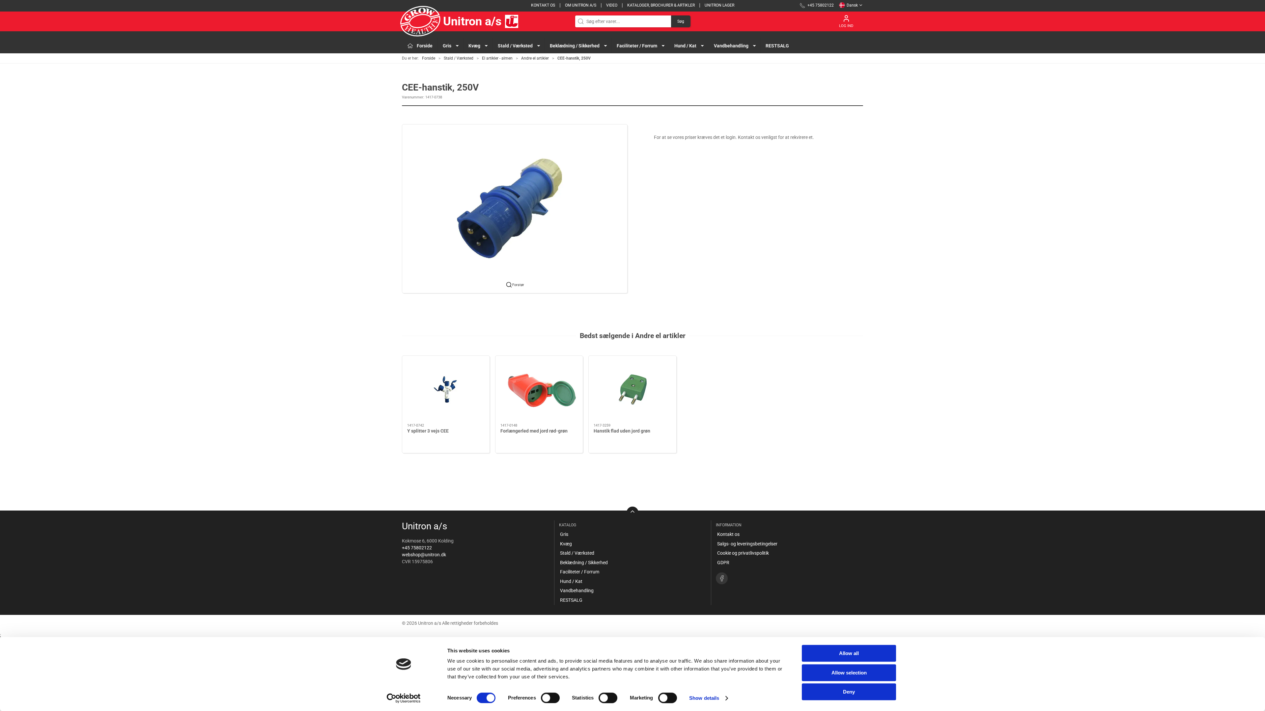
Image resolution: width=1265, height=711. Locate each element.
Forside (428, 58)
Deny (849, 692)
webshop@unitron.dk (424, 554)
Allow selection (849, 672)
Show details (704, 698)
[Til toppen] (632, 512)
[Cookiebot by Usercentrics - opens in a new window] (404, 698)
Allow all (849, 653)
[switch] (550, 698)
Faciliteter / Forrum (579, 571)
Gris (564, 534)
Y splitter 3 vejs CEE (428, 431)
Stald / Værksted (458, 58)
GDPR (723, 562)
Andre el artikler (535, 58)
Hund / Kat (571, 581)
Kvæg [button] (474, 45)
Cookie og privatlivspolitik (743, 553)
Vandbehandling (577, 590)
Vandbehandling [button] (731, 45)
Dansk (852, 5)
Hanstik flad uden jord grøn (622, 431)
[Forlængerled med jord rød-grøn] (539, 390)
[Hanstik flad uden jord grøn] (632, 390)
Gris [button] (447, 45)
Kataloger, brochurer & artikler (661, 5)
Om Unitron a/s (580, 5)
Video (611, 5)
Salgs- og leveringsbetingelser (747, 543)
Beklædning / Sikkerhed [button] (575, 45)
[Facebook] (722, 578)
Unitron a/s (472, 21)
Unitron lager (719, 5)
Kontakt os (543, 5)
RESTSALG (777, 45)
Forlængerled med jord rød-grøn (534, 431)
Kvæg (566, 543)
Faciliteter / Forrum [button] (637, 45)
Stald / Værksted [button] (515, 45)
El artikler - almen (497, 58)
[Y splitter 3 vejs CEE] (446, 390)
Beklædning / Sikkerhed (584, 562)
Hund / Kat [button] (685, 45)
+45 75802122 (417, 547)
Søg (680, 21)
